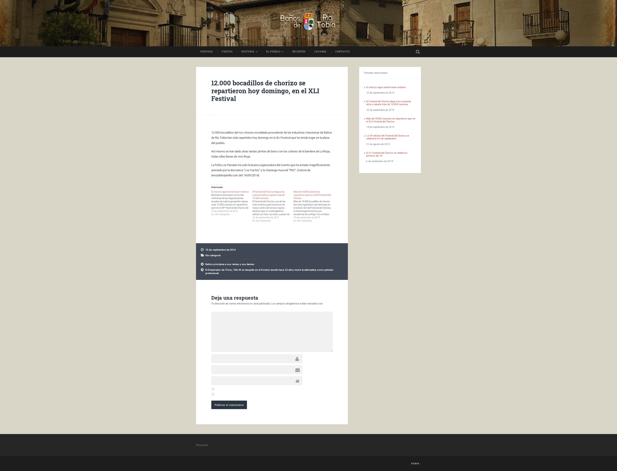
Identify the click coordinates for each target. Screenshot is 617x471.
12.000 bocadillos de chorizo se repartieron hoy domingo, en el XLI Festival (265, 91)
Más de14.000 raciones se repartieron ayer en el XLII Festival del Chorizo (390, 120)
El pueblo (273, 51)
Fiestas (227, 51)
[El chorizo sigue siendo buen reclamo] (231, 203)
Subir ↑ (416, 463)
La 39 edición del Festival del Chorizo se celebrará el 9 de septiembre (387, 137)
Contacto (342, 51)
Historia (247, 51)
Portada (206, 51)
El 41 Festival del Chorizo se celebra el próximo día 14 (386, 154)
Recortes (299, 51)
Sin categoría (213, 255)
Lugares (320, 51)
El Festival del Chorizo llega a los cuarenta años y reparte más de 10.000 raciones (388, 103)
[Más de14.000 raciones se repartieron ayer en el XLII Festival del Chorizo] (314, 206)
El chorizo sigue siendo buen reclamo (386, 87)
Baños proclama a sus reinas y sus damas (229, 264)
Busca (418, 51)
